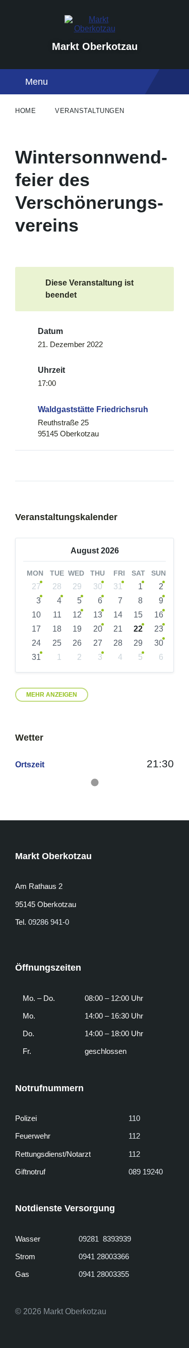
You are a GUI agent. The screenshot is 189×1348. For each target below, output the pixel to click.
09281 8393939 (105, 1238)
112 (134, 1136)
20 (97, 629)
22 (138, 629)
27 (36, 586)
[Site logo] (95, 28)
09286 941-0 (48, 922)
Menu (36, 82)
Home (25, 111)
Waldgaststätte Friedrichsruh (93, 409)
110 (134, 1118)
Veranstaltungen (89, 111)
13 (97, 614)
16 (158, 614)
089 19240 (146, 1171)
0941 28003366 (104, 1256)
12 (77, 614)
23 (158, 629)
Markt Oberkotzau (95, 46)
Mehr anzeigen (51, 694)
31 (117, 586)
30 (97, 586)
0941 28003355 (104, 1274)
